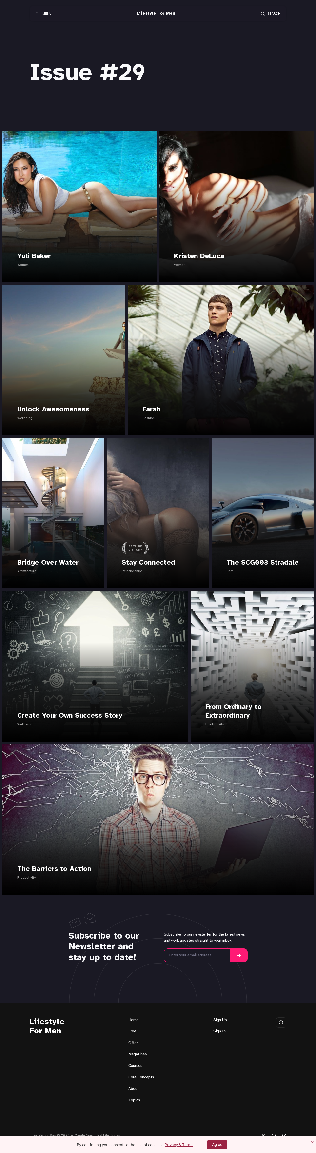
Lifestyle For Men (47, 1026)
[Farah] (221, 360)
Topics (134, 1100)
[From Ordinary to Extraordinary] (252, 666)
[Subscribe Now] (239, 955)
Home (133, 1020)
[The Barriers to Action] (158, 819)
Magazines (137, 1054)
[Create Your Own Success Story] (95, 666)
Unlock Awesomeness (53, 409)
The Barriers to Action (54, 869)
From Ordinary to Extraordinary (233, 711)
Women (23, 265)
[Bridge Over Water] (53, 513)
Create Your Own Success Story (69, 715)
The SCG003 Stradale (262, 562)
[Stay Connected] (158, 513)
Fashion (149, 418)
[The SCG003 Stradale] (263, 513)
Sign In (219, 1031)
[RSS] (284, 1136)
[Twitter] (263, 1136)
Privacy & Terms (179, 1144)
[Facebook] (274, 1136)
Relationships (132, 571)
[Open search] (281, 1022)
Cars (230, 571)
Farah (151, 409)
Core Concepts (141, 1077)
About (133, 1089)
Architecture (26, 571)
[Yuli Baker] (79, 206)
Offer (133, 1043)
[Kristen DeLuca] (236, 206)
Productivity (214, 724)
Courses (135, 1066)
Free (132, 1031)
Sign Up (220, 1020)
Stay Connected (148, 562)
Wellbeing (24, 418)
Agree (217, 1145)
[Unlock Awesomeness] (63, 360)
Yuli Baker (34, 256)
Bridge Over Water (48, 562)
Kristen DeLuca (199, 256)
